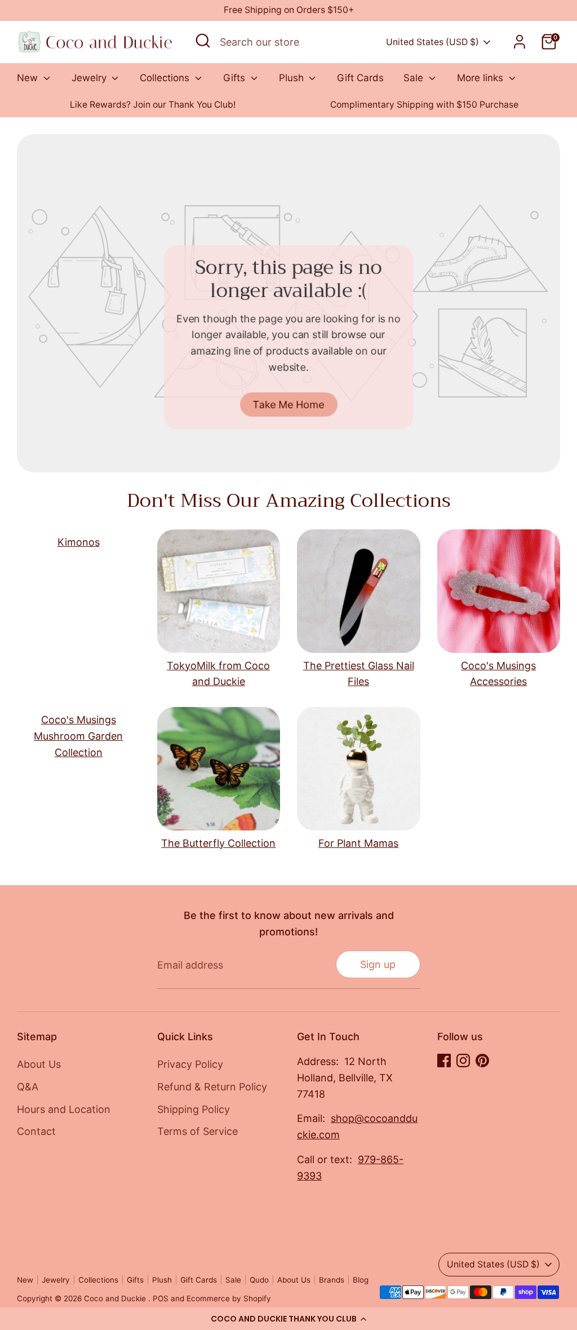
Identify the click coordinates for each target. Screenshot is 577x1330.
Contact (36, 1131)
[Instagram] (463, 1060)
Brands (331, 1279)
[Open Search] (203, 40)
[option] (152, 105)
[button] (288, 1318)
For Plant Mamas (358, 843)
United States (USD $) (432, 42)
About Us (39, 1064)
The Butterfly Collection (218, 843)
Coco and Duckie (116, 1298)
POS (160, 1298)
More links (481, 77)
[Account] (519, 41)
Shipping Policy (193, 1109)
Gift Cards (360, 77)
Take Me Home (289, 404)
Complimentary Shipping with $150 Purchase (424, 104)
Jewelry (90, 77)
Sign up (378, 964)
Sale (414, 77)
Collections (166, 77)
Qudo (259, 1279)
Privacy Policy (190, 1064)
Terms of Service (197, 1131)
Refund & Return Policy (212, 1087)
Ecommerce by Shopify (229, 1298)
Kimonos (78, 542)
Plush (293, 77)
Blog (361, 1279)
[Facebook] (444, 1060)
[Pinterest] (482, 1060)
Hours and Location (63, 1109)
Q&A (27, 1087)
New (29, 77)
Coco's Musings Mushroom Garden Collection (78, 736)
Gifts (235, 77)
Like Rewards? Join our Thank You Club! (153, 104)
